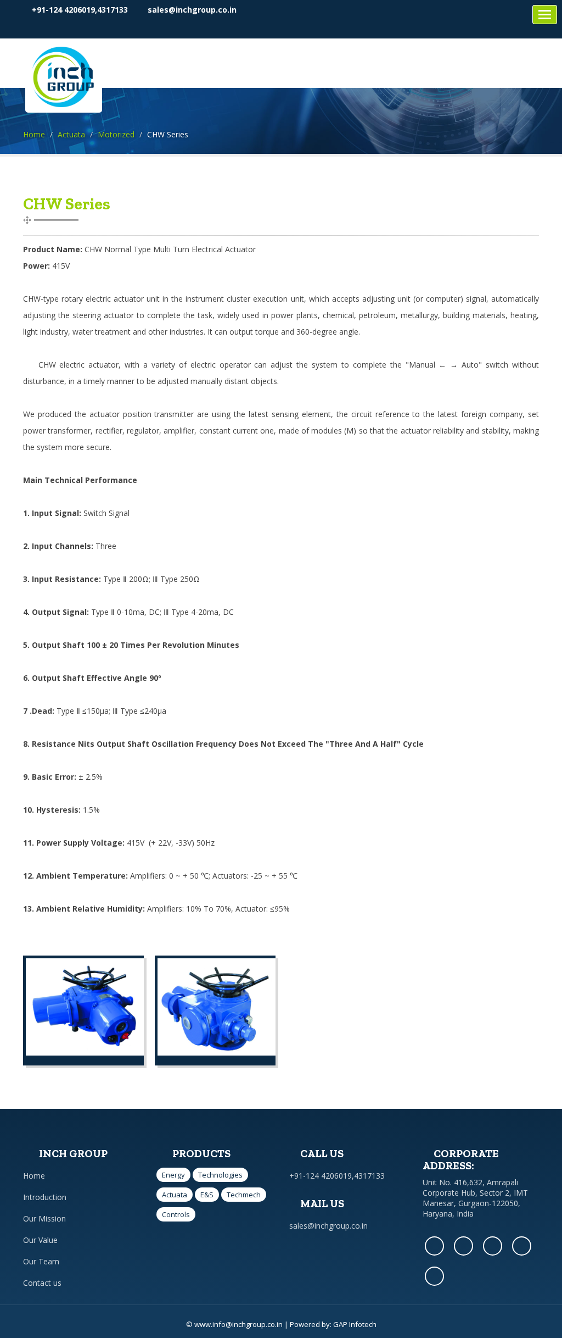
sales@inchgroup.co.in (191, 9)
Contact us (42, 1283)
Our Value (40, 1240)
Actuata (71, 134)
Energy (173, 1175)
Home (34, 134)
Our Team (41, 1261)
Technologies (220, 1175)
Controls (176, 1214)
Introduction (44, 1197)
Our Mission (44, 1218)
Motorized (116, 134)
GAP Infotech (354, 1324)
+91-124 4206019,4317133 (79, 9)
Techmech (244, 1195)
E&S (206, 1195)
